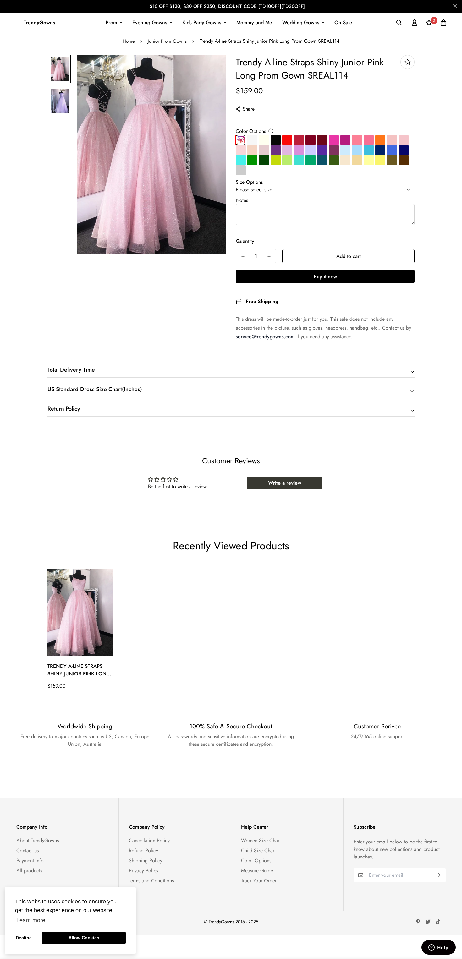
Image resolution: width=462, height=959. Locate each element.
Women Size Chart (261, 840)
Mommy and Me (254, 22)
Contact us (27, 850)
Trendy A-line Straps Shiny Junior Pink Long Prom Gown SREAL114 (79, 670)
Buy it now (325, 276)
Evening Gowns (149, 22)
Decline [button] (24, 937)
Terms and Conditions (151, 880)
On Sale (343, 22)
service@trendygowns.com (265, 336)
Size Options (249, 182)
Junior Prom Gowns (167, 41)
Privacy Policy (143, 870)
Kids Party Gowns (201, 22)
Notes (242, 200)
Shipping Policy (145, 860)
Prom (111, 22)
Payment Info (30, 860)
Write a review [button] (284, 483)
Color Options (251, 131)
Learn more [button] (30, 920)
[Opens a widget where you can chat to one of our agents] (438, 948)
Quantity (245, 241)
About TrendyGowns (37, 840)
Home (129, 41)
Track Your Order (259, 880)
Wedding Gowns (300, 22)
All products (29, 870)
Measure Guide (257, 870)
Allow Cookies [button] (84, 937)
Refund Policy (143, 850)
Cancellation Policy (149, 840)
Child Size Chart (258, 850)
